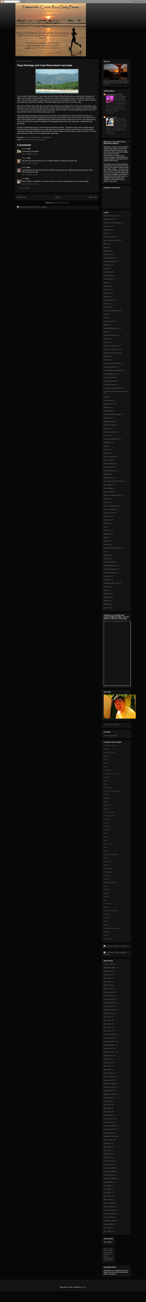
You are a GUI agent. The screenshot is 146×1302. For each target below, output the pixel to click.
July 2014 (107, 975)
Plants (106, 453)
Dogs (105, 282)
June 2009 (107, 1189)
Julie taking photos (110, 367)
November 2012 (109, 1045)
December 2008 (109, 1210)
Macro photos (108, 400)
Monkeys (107, 407)
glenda (24, 167)
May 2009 (107, 1192)
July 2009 (107, 1185)
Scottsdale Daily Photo (114, 94)
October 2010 (108, 1133)
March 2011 (108, 1115)
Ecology (106, 289)
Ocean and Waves (110, 432)
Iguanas (106, 356)
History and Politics (110, 335)
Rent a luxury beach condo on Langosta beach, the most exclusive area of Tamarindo (108, 1254)
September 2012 (109, 1052)
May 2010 (107, 1150)
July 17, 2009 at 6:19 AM (29, 163)
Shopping (107, 534)
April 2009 (107, 1196)
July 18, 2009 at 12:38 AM (30, 184)
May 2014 (107, 981)
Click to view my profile (111, 724)
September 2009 (109, 1178)
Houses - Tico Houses (111, 349)
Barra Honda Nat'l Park (111, 240)
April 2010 (107, 1154)
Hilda (23, 178)
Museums (107, 418)
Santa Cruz (107, 516)
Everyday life (108, 300)
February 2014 (109, 992)
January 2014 (108, 996)
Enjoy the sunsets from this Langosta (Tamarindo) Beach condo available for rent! (116, 82)
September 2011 (109, 1094)
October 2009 (108, 1175)
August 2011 (108, 1098)
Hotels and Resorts (110, 346)
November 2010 (109, 1129)
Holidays (106, 339)
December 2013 (109, 999)
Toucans (106, 586)
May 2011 (107, 1108)
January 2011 (108, 1122)
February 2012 (109, 1076)
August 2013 (108, 1013)
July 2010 (107, 1143)
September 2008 (109, 1221)
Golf (105, 318)
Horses (106, 342)
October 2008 (108, 1217)
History (106, 332)
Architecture (108, 230)
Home (57, 197)
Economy (107, 293)
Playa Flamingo (40, 139)
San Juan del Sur (109, 509)
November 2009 (109, 1171)
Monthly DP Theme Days (112, 414)
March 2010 (108, 1157)
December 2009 (109, 1168)
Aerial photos (108, 219)
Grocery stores (109, 321)
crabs (105, 268)
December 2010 (109, 1126)
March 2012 (108, 1073)
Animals (106, 226)
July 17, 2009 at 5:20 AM (29, 154)
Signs (105, 537)
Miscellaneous (108, 404)
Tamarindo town (109, 572)
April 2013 (107, 1027)
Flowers (106, 307)
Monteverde (108, 411)
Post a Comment (25, 188)
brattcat (24, 149)
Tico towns (107, 576)
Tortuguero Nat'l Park (111, 583)
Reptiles (106, 474)
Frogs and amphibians (111, 310)
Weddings (107, 604)
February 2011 (109, 1119)
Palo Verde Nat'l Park (111, 439)
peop (105, 446)
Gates (106, 314)
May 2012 (107, 1066)
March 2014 (108, 989)
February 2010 (109, 1161)
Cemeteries (107, 254)
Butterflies (107, 251)
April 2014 (107, 985)
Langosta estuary (109, 381)
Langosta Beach (109, 374)
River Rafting (108, 492)
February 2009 (109, 1203)
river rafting (107, 485)
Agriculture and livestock (112, 223)
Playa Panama (109, 467)
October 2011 (108, 1090)
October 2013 (108, 1006)
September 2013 (109, 1010)
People (106, 449)
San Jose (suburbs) (110, 506)
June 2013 (107, 1020)
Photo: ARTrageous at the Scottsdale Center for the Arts (120, 98)
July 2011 (107, 1101)
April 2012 (107, 1069)
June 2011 (107, 1105)
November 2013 (109, 1003)
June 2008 (107, 1231)
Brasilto (106, 247)
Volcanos (107, 594)
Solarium (107, 541)
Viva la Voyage (111, 117)
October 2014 (108, 964)
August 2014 (108, 971)
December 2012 (109, 1041)
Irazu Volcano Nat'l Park (112, 363)
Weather (106, 601)
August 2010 (108, 1140)
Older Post (93, 197)
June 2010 (107, 1147)
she (105, 527)
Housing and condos (28, 139)
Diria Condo (108, 275)
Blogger (83, 1287)
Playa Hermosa (109, 463)
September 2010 (109, 1136)
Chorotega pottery (110, 261)
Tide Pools (107, 579)
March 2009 (108, 1199)
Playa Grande (108, 460)
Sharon (24, 158)
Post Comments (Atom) (61, 203)
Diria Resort (108, 279)
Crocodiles (107, 272)
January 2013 (108, 1038)
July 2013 (107, 1017)
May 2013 (107, 1024)
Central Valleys (109, 258)
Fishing (106, 304)
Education (107, 296)
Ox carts (106, 435)
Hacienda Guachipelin (111, 328)
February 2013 (109, 1034)
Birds (105, 244)
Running (106, 499)
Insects (106, 360)
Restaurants (108, 477)
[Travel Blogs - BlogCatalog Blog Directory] (116, 954)
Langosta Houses (110, 384)
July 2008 (107, 1228)
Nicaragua (107, 428)
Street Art (107, 544)
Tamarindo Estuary (110, 569)
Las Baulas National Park (112, 388)
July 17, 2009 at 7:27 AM (29, 174)
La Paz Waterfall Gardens (112, 370)
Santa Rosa (108, 520)
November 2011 (109, 1087)
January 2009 (108, 1206)
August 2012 (108, 1055)
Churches (107, 265)
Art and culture (109, 237)
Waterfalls (107, 597)
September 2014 (109, 967)
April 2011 (107, 1112)
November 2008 (109, 1214)
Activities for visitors (110, 216)
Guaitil (106, 325)
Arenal (106, 233)
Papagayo (107, 442)
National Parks (109, 421)
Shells (106, 530)
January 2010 (108, 1164)
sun (105, 551)
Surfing (106, 558)
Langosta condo (109, 377)
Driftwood (107, 286)
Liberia (106, 397)
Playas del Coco (109, 471)
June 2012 (107, 1062)
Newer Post (21, 197)
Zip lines (106, 608)
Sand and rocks (109, 513)
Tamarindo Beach (110, 565)
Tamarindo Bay (109, 562)
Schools (106, 523)
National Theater (109, 425)
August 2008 (108, 1224)
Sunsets (106, 555)
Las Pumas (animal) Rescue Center (116, 391)
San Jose (107, 502)
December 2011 (109, 1083)
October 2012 (108, 1048)
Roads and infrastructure (112, 495)
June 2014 (107, 978)
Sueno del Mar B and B (111, 548)
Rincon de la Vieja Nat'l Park (113, 481)
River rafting (108, 488)
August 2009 (108, 1182)
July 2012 (107, 1059)
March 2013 (108, 1031)
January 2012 (108, 1080)
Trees (106, 590)
